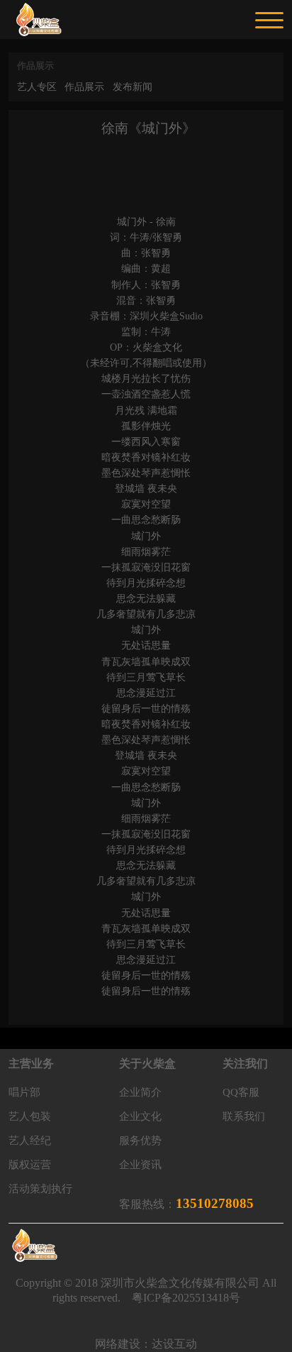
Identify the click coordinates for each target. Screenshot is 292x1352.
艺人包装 (30, 1116)
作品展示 (84, 87)
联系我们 (244, 1116)
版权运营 (30, 1164)
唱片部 (24, 1092)
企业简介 (140, 1092)
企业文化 (140, 1116)
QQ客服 (241, 1092)
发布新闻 (132, 87)
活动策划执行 (40, 1188)
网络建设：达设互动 (146, 1344)
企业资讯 (140, 1164)
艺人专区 (37, 87)
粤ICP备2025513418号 (186, 1298)
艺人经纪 (30, 1140)
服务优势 (140, 1140)
